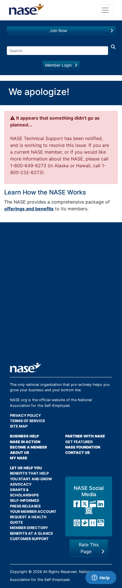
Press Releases (25, 506)
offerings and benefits (29, 208)
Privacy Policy (25, 415)
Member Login (58, 65)
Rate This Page (89, 548)
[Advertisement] (61, 295)
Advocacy (20, 484)
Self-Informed (24, 500)
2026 (37, 572)
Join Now (58, 30)
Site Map (19, 426)
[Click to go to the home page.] (26, 10)
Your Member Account (33, 511)
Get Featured (79, 442)
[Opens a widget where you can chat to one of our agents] (100, 578)
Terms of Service (27, 421)
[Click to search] (111, 49)
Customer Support (29, 539)
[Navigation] (105, 10)
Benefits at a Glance (31, 533)
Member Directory (29, 528)
